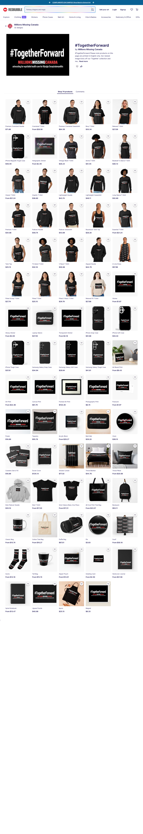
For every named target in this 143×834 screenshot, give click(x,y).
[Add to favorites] (77, 66)
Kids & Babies (91, 17)
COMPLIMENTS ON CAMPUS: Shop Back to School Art (71, 2)
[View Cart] (137, 9)
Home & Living (75, 17)
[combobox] (60, 10)
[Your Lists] (131, 9)
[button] (71, 2)
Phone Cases (48, 17)
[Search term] (92, 10)
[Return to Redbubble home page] (12, 10)
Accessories (106, 17)
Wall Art (61, 17)
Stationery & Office (123, 17)
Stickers (34, 17)
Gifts (138, 17)
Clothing (19, 17)
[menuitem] (6, 17)
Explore (6, 17)
